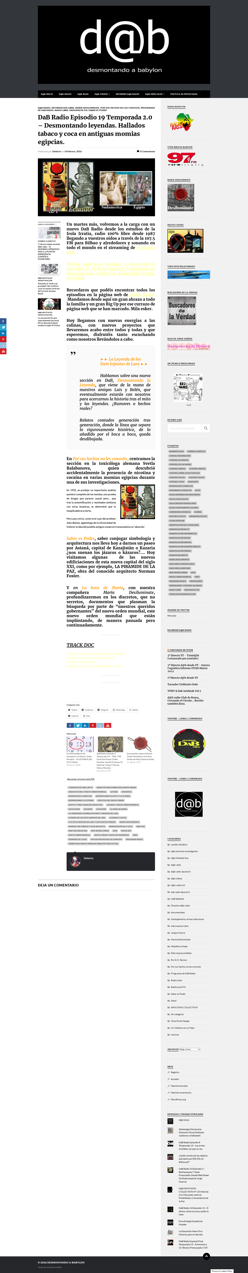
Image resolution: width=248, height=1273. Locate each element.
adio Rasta (143, 294)
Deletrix (56, 151)
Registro (175, 1072)
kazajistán (74, 809)
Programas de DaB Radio (183, 973)
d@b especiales (153, 94)
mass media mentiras (179, 568)
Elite (197, 490)
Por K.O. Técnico (179, 960)
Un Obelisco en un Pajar (183, 1027)
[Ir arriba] (206, 1256)
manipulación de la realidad (184, 525)
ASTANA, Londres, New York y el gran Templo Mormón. (96, 653)
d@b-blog (83, 94)
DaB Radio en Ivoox (181, 650)
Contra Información (179, 456)
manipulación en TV (179, 529)
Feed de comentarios (181, 1092)
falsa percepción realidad (182, 503)
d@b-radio (65, 94)
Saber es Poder (98, 110)
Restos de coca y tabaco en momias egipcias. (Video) (94, 665)
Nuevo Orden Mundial (79, 835)
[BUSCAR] (206, 428)
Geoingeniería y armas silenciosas (187, 919)
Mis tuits (171, 615)
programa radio (134, 839)
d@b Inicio (47, 94)
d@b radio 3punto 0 (180, 871)
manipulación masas (179, 538)
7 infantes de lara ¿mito (81, 787)
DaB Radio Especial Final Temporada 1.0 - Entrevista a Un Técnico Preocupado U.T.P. (193, 1244)
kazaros (88, 809)
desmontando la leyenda (81, 800)
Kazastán (101, 809)
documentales (178, 912)
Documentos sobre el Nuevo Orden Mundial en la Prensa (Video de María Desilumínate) (140, 756)
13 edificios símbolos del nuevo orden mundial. (91, 657)
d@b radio (44, 108)
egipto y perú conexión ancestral (86, 805)
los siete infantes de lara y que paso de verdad (92, 822)
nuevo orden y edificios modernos (111, 835)
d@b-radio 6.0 (178, 885)
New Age (141, 826)
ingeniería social (198, 516)
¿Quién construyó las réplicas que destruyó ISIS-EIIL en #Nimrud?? (193, 1158)
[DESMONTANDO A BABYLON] (124, 82)
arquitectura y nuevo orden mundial (87, 792)
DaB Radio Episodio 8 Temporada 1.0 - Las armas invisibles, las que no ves (192, 1145)
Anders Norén (54, 1267)
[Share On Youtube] (107, 725)
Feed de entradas (179, 1085)
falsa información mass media (184, 495)
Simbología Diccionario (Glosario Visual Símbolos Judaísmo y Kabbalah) (191, 1132)
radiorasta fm (192, 590)
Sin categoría (177, 1014)
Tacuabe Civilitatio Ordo (182, 684)
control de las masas (180, 464)
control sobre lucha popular (184, 473)
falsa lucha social (178, 499)
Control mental (177, 469)
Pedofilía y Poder (179, 946)
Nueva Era (126, 831)
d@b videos (176, 878)
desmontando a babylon (66, 1262)
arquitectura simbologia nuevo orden (116, 787)
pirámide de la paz (78, 839)
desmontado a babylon (80, 796)
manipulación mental (180, 542)
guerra (198, 512)
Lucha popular (176, 521)
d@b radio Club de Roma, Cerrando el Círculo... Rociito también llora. (185, 700)
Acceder (175, 1079)
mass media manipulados (181, 564)
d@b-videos (101, 94)
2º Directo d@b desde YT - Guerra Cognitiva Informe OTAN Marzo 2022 (188, 668)
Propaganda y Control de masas (185, 585)
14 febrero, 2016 (73, 151)
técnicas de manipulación (182, 594)
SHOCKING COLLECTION (184, 1007)
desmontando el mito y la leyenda (113, 796)
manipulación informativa (183, 533)
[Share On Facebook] (70, 725)
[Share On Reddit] (100, 725)
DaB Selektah (177, 898)
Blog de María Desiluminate (81, 661)
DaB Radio (127, 792)
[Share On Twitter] (77, 725)
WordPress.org (178, 1099)
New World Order (100, 831)
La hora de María (118, 809)
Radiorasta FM (78, 110)
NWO (135, 835)
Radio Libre (61, 110)
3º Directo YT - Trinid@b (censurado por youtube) (183, 657)
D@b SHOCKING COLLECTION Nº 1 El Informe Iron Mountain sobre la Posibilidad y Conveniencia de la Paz (193, 1195)
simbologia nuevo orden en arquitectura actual (93, 844)
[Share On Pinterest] (92, 725)
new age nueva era (78, 831)
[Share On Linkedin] (85, 725)
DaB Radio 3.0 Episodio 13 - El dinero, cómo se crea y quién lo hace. (194, 1211)
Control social (177, 477)
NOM (115, 831)
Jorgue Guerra (178, 932)
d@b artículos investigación (184, 851)
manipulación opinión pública (184, 546)
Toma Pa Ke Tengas (180, 1021)
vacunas (175, 1034)
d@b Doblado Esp (179, 858)
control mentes (197, 469)
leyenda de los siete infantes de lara (87, 818)
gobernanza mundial (180, 512)
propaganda (196, 581)
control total (176, 482)
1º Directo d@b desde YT (182, 677)
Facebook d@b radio (179, 630)
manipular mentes (178, 555)
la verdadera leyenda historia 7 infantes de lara (93, 813)
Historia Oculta (177, 516)
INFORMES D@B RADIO (127, 94)
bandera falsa (176, 451)
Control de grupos (179, 460)
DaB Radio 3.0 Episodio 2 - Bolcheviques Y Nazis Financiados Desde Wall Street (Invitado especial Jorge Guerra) (194, 1175)
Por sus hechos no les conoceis (120, 108)
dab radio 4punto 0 (180, 892)
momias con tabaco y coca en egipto (87, 826)
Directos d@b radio (180, 905)
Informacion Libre (63, 108)
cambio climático (196, 451)
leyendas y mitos (118, 818)
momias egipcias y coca (121, 826)
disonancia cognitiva (180, 490)
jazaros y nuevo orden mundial (123, 805)
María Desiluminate (87, 108)
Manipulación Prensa (180, 551)
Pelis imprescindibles (181, 953)
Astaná (114, 792)
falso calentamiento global (183, 508)
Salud (173, 1000)
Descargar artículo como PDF (81, 779)
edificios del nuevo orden (111, 800)
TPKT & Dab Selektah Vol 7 (184, 691)
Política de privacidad (183, 94)
